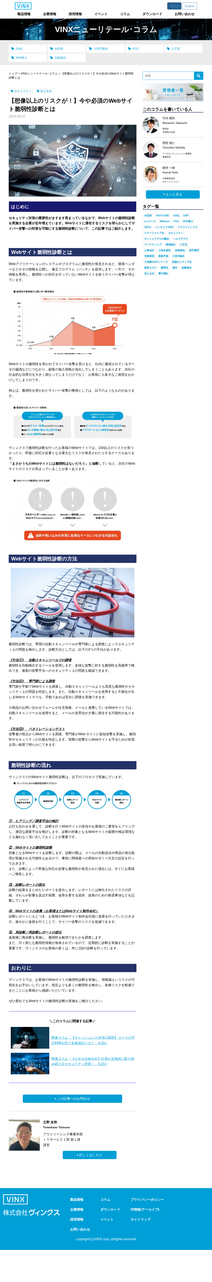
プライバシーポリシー (147, 1199)
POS (135, 48)
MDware (165, 221)
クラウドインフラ (188, 227)
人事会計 (149, 250)
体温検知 (180, 250)
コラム (105, 1199)
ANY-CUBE (162, 215)
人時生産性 (164, 250)
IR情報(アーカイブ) (145, 1209)
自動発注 (60, 57)
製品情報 (76, 1199)
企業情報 (76, 1209)
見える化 (46, 91)
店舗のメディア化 (182, 261)
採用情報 (76, 1219)
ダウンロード (110, 1209)
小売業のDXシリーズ (156, 261)
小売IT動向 (101, 48)
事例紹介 (171, 244)
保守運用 (194, 250)
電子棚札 (163, 273)
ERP (186, 215)
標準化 (164, 267)
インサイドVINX (164, 227)
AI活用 (59, 48)
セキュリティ (22, 91)
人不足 (175, 48)
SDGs (147, 227)
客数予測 (163, 256)
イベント (107, 1219)
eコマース (150, 221)
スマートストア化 (154, 232)
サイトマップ (141, 1219)
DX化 (19, 48)
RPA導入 (21, 57)
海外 (174, 267)
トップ (13, 73)
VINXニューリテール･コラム (39, 73)
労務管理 (149, 256)
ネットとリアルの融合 (156, 238)
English (189, 6)
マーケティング (153, 244)
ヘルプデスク (180, 238)
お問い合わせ (80, 1229)
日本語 (174, 6)
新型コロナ (150, 267)
